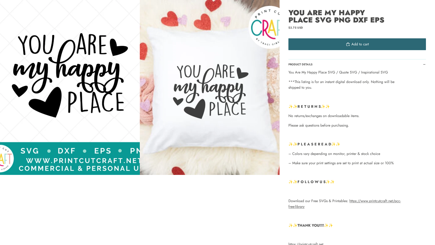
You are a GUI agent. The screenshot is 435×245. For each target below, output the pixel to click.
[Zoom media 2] (210, 87)
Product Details (300, 64)
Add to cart (360, 44)
